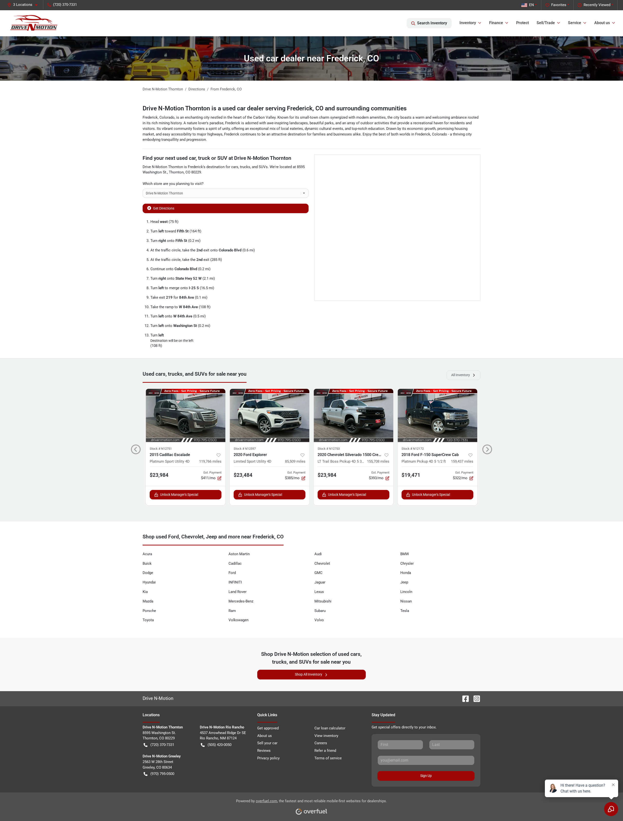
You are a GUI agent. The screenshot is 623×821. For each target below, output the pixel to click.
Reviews (264, 750)
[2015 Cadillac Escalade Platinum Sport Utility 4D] (185, 415)
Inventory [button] (467, 22)
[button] (24, 5)
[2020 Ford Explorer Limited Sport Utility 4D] (269, 415)
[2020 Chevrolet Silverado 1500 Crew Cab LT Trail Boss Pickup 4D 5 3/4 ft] (353, 415)
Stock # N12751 (161, 448)
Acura (147, 554)
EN (531, 5)
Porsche (149, 611)
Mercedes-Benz (241, 601)
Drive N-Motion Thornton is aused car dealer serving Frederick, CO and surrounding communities (275, 108)
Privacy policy (268, 758)
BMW (404, 554)
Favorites (558, 5)
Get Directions (163, 208)
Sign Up (426, 776)
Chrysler (407, 563)
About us (264, 736)
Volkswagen (238, 620)
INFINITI (235, 582)
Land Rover (238, 592)
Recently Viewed (597, 5)
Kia (145, 592)
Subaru (320, 611)
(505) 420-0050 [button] (219, 745)
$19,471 (411, 475)
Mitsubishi (322, 601)
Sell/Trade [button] (546, 22)
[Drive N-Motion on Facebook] (463, 698)
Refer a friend (325, 750)
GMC (318, 573)
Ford (232, 573)
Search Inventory (432, 23)
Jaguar (319, 582)
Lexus (319, 592)
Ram (232, 611)
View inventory (326, 736)
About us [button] (602, 22)
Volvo (319, 620)
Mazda (148, 601)
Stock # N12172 (413, 448)
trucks (245, 167)
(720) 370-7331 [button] (65, 4)
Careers (320, 743)
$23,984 (159, 475)
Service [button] (574, 22)
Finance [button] (496, 22)
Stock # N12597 (245, 448)
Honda (405, 573)
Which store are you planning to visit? (173, 183)
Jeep (404, 582)
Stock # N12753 (329, 448)
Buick (147, 563)
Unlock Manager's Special (179, 494)
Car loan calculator (329, 728)
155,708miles (378, 461)
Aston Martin (239, 554)
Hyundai (149, 582)
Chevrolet (322, 563)
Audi (318, 554)
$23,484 (243, 475)
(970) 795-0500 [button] (162, 774)
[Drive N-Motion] (34, 23)
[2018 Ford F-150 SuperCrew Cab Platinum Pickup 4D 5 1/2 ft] (437, 415)
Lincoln (406, 592)
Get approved (268, 728)
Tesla (404, 611)
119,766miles (210, 461)
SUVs (263, 167)
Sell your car (267, 743)
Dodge (148, 573)
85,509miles (295, 461)
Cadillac (235, 563)
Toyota (148, 620)
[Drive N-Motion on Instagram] (474, 698)
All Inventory (460, 375)
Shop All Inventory (308, 674)
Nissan (406, 601)
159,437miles (462, 461)
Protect (522, 22)
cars (234, 167)
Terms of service (328, 758)
